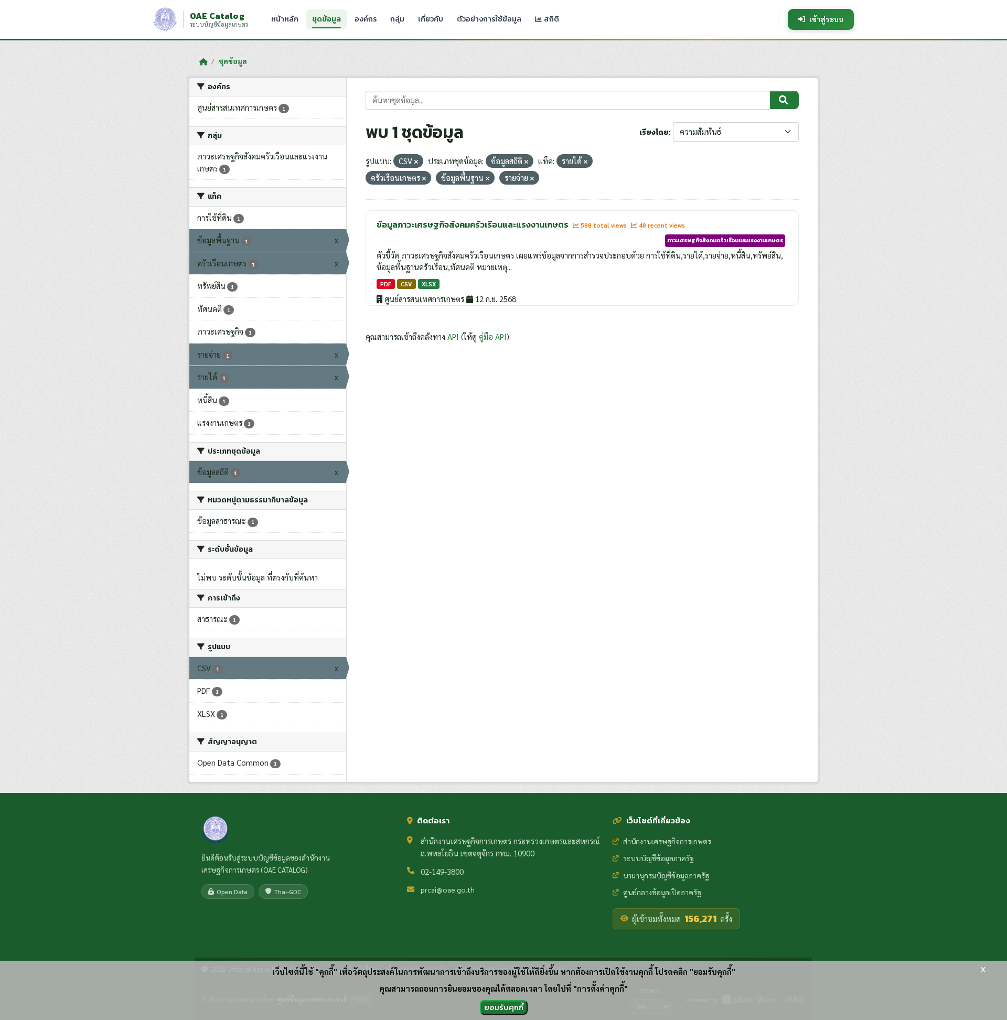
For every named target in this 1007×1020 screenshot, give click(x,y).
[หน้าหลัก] (203, 61)
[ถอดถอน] (416, 162)
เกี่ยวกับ (430, 19)
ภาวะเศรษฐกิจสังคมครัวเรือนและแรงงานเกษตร (725, 240)
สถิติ (550, 19)
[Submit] (784, 100)
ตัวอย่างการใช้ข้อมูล (489, 19)
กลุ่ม (397, 19)
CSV (406, 284)
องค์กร (366, 19)
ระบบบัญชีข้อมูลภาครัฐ (658, 858)
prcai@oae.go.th (448, 889)
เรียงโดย (654, 132)
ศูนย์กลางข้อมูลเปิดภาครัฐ (662, 892)
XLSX (429, 284)
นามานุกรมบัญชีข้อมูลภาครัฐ (666, 875)
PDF (385, 284)
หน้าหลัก (284, 19)
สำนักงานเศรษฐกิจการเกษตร (667, 841)
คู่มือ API (493, 336)
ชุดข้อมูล (326, 19)
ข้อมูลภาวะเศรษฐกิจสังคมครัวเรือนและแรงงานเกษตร (473, 224)
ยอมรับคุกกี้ (503, 1007)
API (453, 336)
